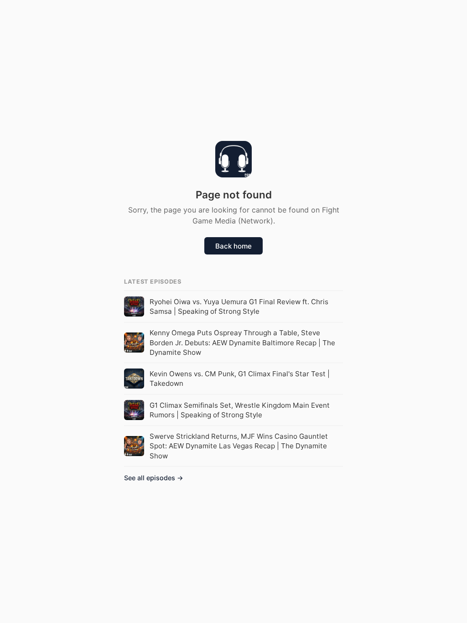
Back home (233, 246)
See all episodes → (153, 478)
